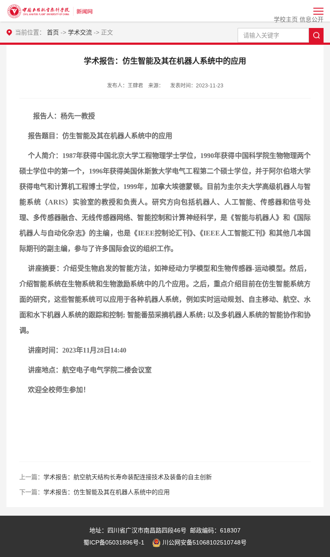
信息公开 (311, 19)
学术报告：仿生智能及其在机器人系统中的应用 (106, 492)
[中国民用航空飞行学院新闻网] (49, 10)
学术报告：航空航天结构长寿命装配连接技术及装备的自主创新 (127, 476)
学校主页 (286, 19)
